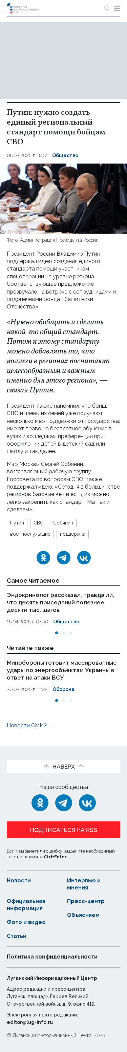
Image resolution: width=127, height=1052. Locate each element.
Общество (65, 155)
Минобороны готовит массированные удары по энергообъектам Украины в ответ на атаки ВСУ (62, 670)
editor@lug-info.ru (30, 1022)
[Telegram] (63, 557)
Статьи (16, 936)
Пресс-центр (86, 901)
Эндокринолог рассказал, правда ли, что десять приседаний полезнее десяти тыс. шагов (60, 602)
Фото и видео (26, 922)
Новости (19, 880)
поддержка (72, 534)
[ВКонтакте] (84, 557)
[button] (56, 632)
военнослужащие (30, 534)
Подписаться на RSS (63, 829)
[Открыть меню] (117, 8)
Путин (17, 522)
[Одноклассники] (43, 557)
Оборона (63, 689)
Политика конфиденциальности (52, 956)
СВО (39, 522)
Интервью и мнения (84, 884)
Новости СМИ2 (27, 725)
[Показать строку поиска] (107, 8)
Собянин (63, 522)
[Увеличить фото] (63, 198)
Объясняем (83, 915)
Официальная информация (26, 904)
